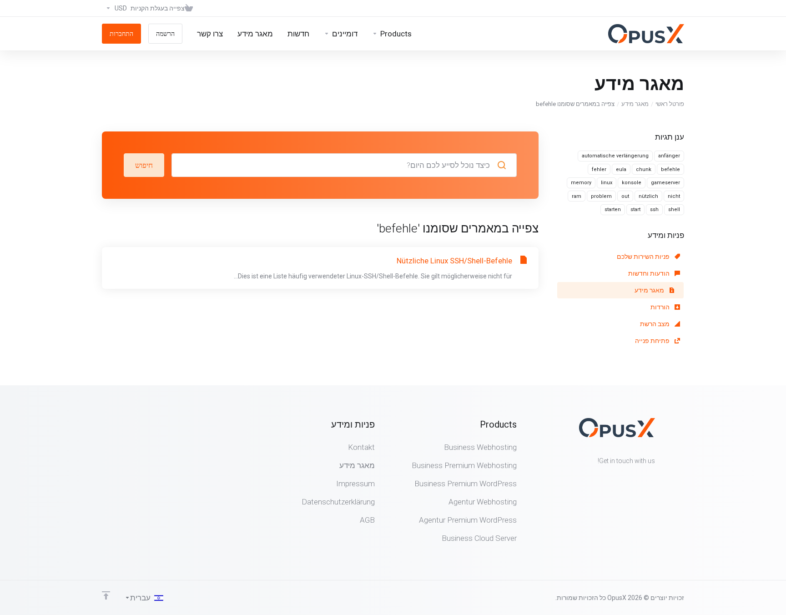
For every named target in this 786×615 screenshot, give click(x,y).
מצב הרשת (655, 324)
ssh (654, 209)
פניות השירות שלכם (644, 256)
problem (601, 196)
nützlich (648, 196)
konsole (631, 183)
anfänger (669, 156)
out (625, 196)
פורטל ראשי (669, 104)
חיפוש (144, 165)
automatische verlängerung (615, 156)
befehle (670, 169)
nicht (674, 196)
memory (581, 183)
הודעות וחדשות (649, 273)
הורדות (660, 307)
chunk (643, 169)
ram (576, 196)
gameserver (665, 183)
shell (674, 209)
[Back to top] (106, 595)
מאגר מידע (635, 104)
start (635, 209)
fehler (599, 169)
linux (606, 183)
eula (621, 169)
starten (613, 209)
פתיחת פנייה (653, 340)
